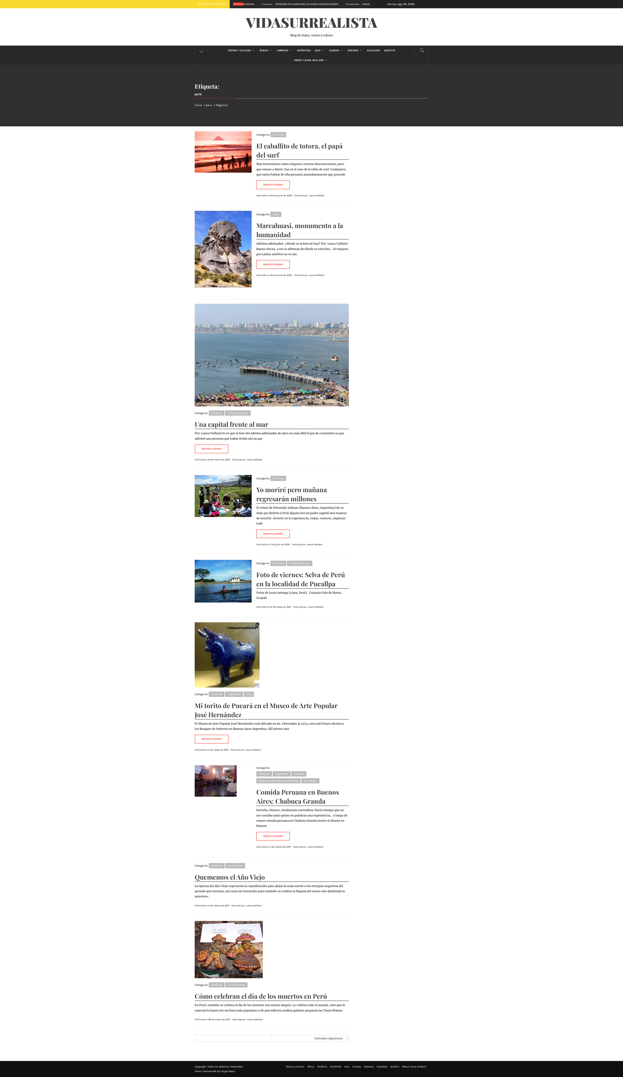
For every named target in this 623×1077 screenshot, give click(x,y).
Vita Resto (310, 781)
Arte (248, 694)
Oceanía (353, 50)
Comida (299, 774)
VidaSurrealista (311, 22)
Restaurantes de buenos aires (278, 781)
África (264, 50)
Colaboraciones (238, 413)
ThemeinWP (209, 1071)
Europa (334, 50)
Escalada (373, 50)
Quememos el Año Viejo (230, 877)
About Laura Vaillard (309, 60)
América (282, 50)
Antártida (304, 50)
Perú (276, 214)
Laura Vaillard (316, 195)
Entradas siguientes (329, 1038)
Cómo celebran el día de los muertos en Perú (261, 996)
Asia (318, 50)
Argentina (234, 694)
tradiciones (235, 865)
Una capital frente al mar (231, 424)
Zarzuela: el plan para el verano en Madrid (298, 4)
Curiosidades (236, 985)
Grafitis (389, 50)
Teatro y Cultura (239, 50)
